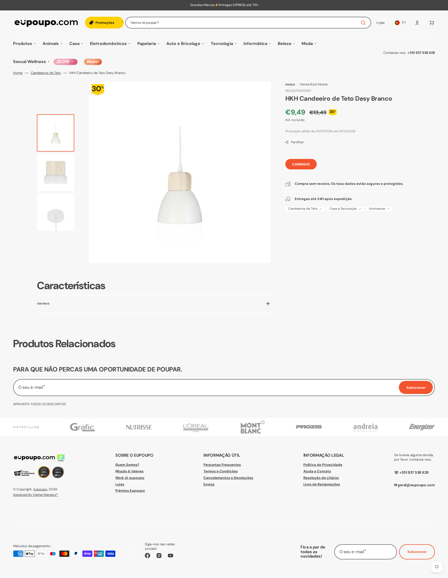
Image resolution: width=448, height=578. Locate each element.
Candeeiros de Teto (46, 73)
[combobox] (248, 22)
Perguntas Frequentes (222, 465)
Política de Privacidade (322, 465)
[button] (417, 22)
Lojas (119, 484)
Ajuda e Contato (317, 471)
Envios (208, 484)
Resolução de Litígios (321, 478)
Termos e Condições (220, 471)
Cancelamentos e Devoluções (228, 478)
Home (17, 73)
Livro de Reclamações (321, 484)
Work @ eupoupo (129, 478)
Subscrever (417, 552)
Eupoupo (40, 489)
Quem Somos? (127, 465)
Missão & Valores (129, 471)
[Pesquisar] (364, 22)
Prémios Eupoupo (130, 490)
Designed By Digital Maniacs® (35, 495)
